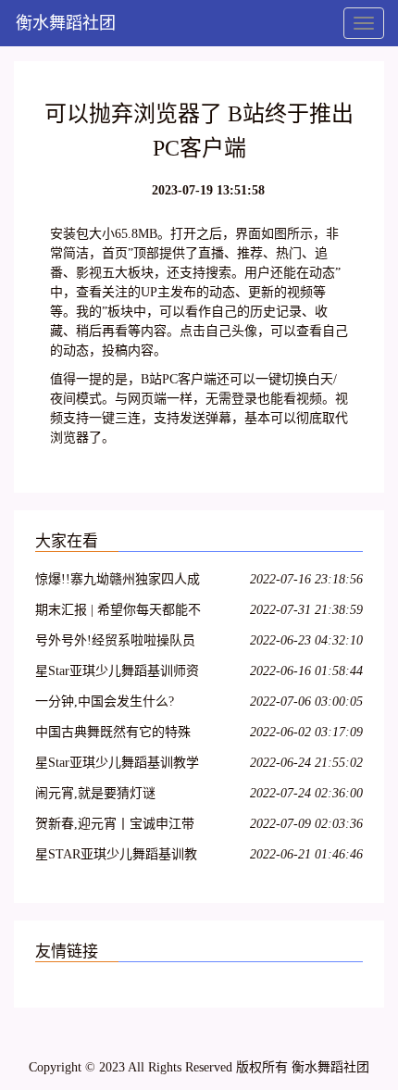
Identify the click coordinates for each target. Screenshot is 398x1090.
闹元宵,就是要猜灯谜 (95, 793)
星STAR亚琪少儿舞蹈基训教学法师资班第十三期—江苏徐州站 (116, 857)
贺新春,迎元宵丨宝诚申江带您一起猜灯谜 (114, 826)
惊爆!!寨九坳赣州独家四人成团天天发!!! (117, 582)
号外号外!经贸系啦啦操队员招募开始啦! (115, 643)
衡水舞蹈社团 (66, 23)
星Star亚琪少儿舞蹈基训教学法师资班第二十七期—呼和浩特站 (117, 765)
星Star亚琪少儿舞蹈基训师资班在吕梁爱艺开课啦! (117, 673)
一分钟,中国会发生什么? (104, 701)
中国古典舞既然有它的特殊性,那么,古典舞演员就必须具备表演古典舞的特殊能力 (116, 735)
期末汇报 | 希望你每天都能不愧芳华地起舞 (118, 612)
